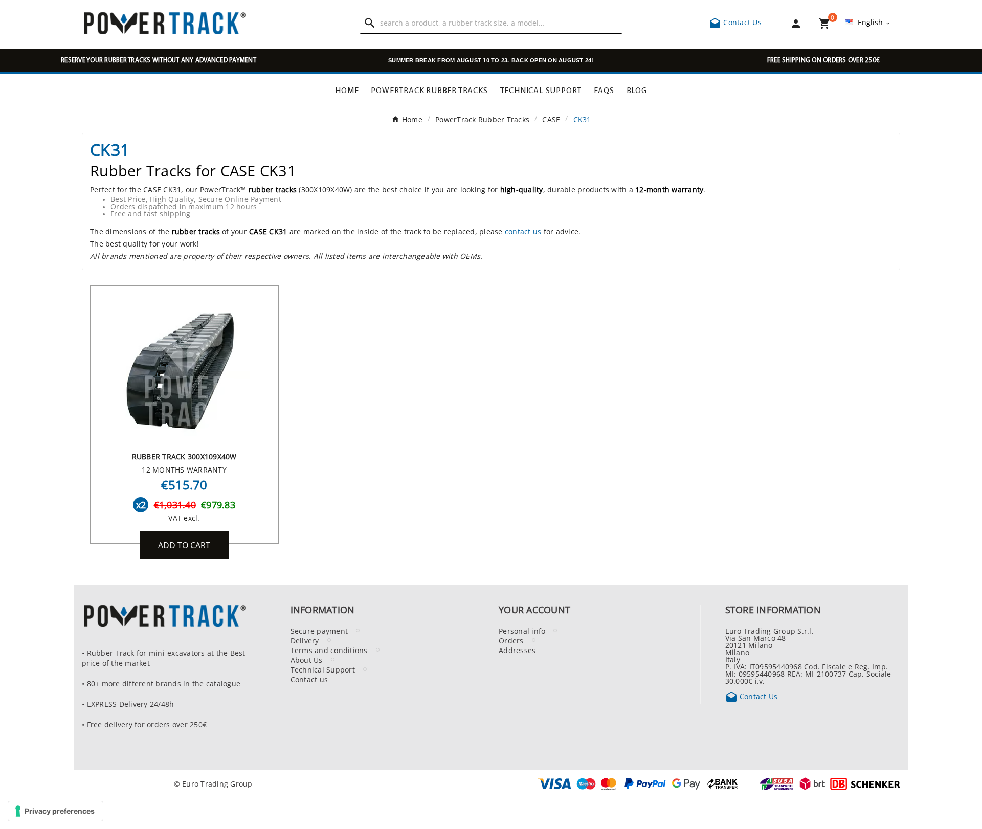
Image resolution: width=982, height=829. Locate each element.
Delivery (305, 640)
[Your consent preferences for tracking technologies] (55, 811)
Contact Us (735, 22)
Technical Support (323, 669)
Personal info (522, 630)
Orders (511, 640)
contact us (523, 231)
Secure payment (319, 630)
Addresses (517, 650)
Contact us (309, 679)
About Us (307, 659)
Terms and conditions (329, 650)
